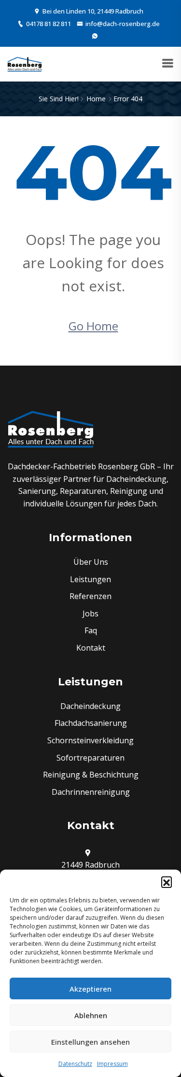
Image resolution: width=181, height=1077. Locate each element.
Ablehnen (90, 1015)
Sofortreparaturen (90, 757)
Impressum (112, 1064)
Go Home (93, 326)
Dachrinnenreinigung (91, 792)
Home (96, 98)
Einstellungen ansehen (90, 1042)
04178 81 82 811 (48, 23)
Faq (90, 630)
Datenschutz (75, 1064)
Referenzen (90, 596)
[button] (166, 881)
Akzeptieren (90, 989)
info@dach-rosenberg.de (122, 23)
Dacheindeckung (90, 706)
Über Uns (90, 562)
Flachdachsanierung (91, 723)
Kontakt (90, 647)
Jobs (90, 613)
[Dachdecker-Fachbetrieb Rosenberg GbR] (24, 64)
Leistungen (90, 579)
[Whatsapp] (95, 36)
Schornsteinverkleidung (90, 740)
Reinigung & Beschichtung (91, 774)
